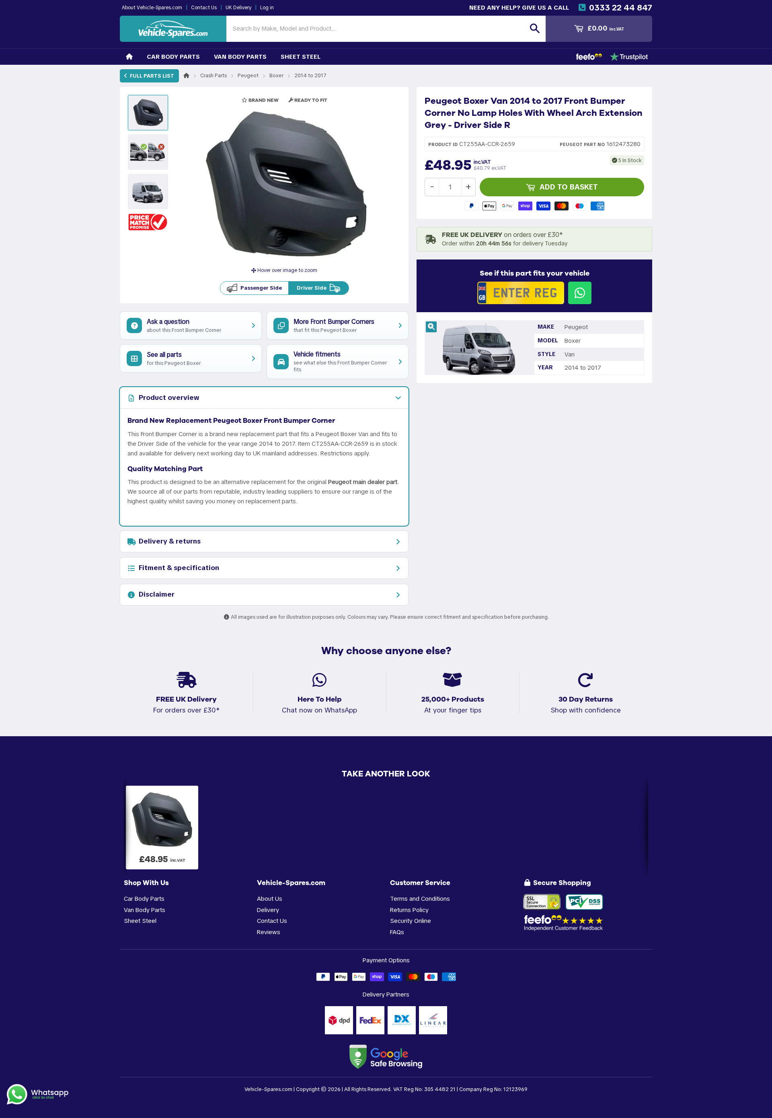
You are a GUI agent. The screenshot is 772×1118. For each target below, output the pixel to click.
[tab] (264, 397)
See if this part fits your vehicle (534, 273)
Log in (267, 7)
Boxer (276, 75)
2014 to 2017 (310, 75)
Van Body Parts (240, 56)
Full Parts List (151, 76)
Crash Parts (213, 75)
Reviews (268, 932)
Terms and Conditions (420, 898)
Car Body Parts (173, 56)
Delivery (268, 909)
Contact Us (204, 7)
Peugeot (248, 75)
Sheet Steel (300, 56)
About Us (269, 898)
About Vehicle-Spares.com (152, 7)
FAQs (397, 932)
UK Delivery (238, 7)
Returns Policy (409, 909)
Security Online (410, 920)
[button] (148, 222)
